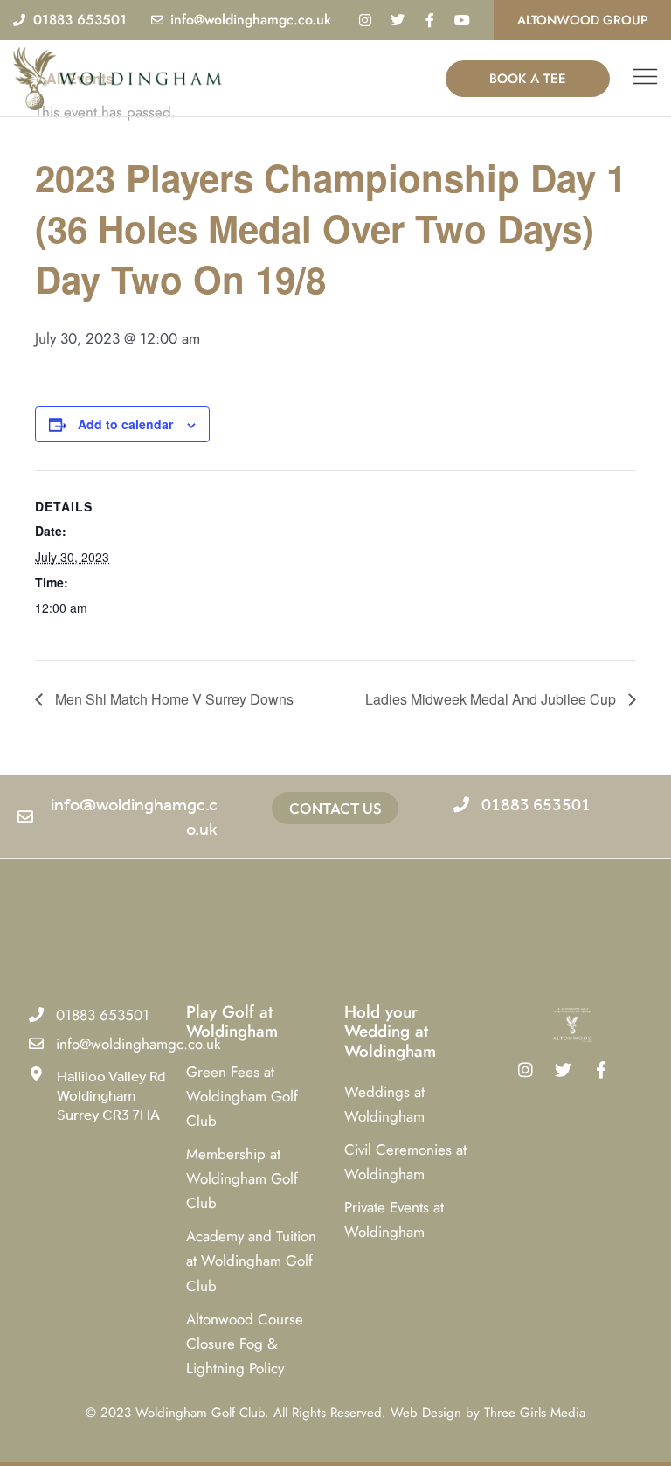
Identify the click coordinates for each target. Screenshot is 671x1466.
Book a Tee (527, 78)
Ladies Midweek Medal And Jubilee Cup (492, 699)
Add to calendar (125, 424)
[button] (645, 78)
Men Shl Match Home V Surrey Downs (173, 699)
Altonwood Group (582, 19)
